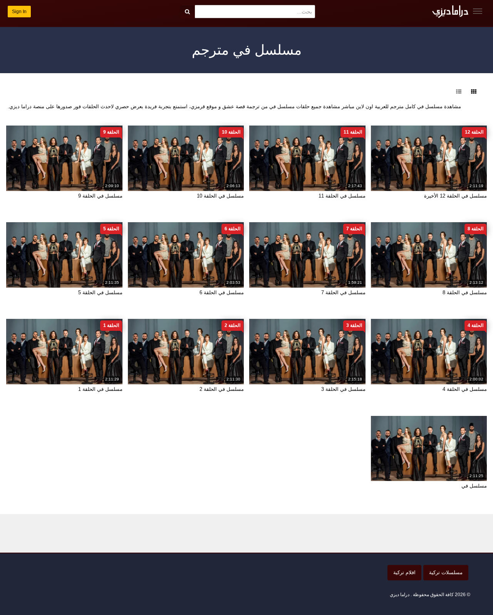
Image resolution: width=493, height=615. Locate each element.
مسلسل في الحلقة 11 (342, 196)
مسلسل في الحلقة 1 (100, 389)
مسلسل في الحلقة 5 (100, 292)
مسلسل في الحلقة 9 (100, 196)
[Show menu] (478, 11)
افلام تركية (404, 572)
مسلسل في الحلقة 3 (343, 389)
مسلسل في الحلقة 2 (222, 389)
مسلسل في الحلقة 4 (465, 389)
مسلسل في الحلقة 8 (465, 292)
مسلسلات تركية (446, 572)
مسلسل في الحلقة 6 (222, 292)
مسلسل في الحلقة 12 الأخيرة (455, 196)
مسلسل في (474, 486)
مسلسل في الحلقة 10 (220, 196)
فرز (443, 92)
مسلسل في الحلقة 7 (343, 292)
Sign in (19, 11)
